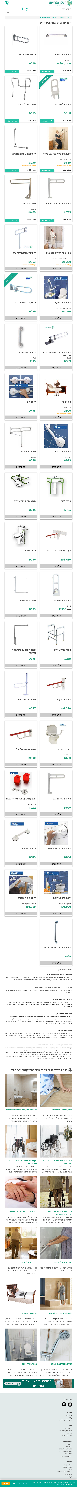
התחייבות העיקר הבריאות (64, 1472)
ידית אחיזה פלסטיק (27, 352)
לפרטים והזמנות (47, 71)
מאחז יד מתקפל (64, 699)
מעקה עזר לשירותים (62, 649)
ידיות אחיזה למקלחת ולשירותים (48, 18)
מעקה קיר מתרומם (28, 451)
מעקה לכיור (66, 500)
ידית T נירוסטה (29, 550)
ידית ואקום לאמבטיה (27, 897)
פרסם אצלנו (68, 1454)
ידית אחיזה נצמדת (63, 451)
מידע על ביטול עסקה (65, 1449)
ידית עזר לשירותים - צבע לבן (24, 302)
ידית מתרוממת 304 (27, 54)
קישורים (70, 1418)
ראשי (69, 18)
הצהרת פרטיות (67, 1467)
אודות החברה (68, 1474)
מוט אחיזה (66, 401)
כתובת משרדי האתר (66, 1456)
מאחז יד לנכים (29, 203)
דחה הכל (14, 1483)
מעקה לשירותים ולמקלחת (25, 749)
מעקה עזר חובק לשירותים (25, 500)
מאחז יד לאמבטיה (63, 104)
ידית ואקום (31, 401)
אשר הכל (5, 1483)
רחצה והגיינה (62, 18)
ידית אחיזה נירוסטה (63, 54)
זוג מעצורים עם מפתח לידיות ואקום (21, 798)
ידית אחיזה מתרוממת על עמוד (58, 203)
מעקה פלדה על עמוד (27, 699)
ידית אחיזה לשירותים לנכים (24, 252)
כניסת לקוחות (68, 1464)
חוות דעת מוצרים (67, 1435)
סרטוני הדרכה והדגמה (65, 1420)
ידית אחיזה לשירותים (62, 897)
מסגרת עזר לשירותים (27, 104)
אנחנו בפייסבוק (67, 1433)
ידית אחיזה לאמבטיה (62, 600)
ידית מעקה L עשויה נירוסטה (24, 153)
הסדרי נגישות (68, 1469)
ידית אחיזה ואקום (28, 848)
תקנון (70, 1476)
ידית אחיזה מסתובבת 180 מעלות (57, 153)
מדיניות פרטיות (59, 1484)
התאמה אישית (23, 1483)
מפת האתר (68, 1415)
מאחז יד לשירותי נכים (62, 798)
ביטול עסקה (68, 1446)
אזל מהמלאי (56, 268)
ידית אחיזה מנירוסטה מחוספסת (57, 947)
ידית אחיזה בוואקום (63, 302)
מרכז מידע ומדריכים (65, 1431)
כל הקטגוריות (68, 1428)
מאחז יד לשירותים (28, 600)
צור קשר (69, 1444)
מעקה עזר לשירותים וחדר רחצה (57, 550)
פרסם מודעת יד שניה (65, 1451)
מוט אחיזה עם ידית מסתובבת (58, 252)
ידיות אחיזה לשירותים (62, 749)
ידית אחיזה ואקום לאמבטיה (59, 848)
